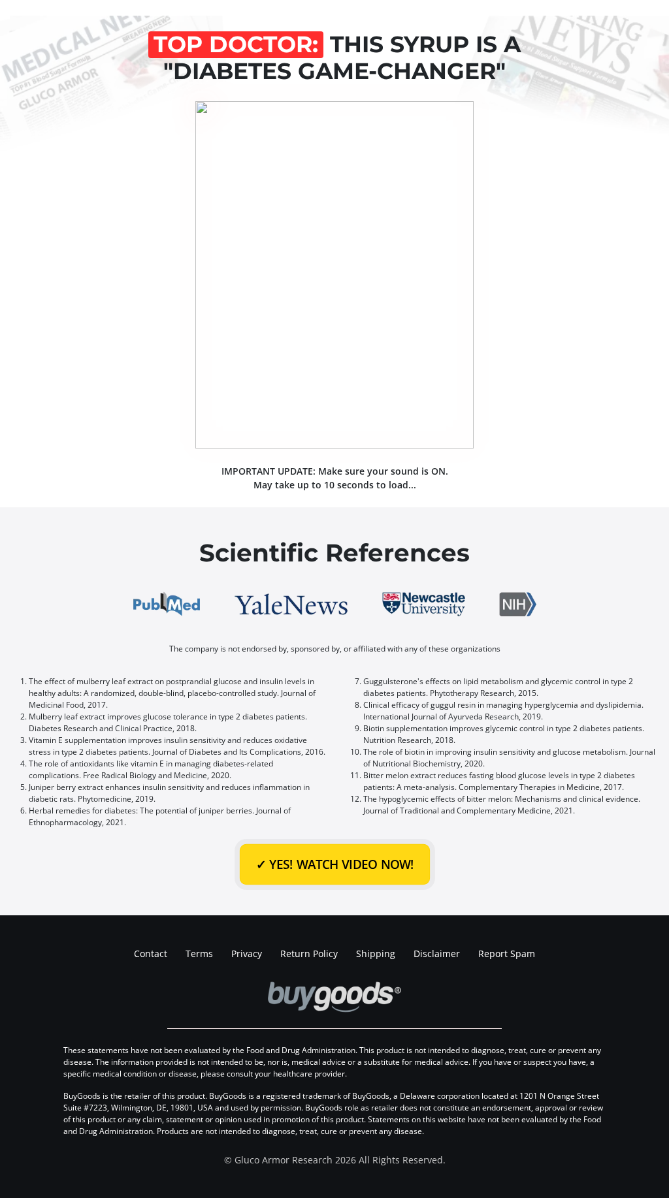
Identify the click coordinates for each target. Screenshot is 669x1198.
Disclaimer (437, 953)
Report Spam (506, 953)
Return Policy (309, 953)
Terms (199, 953)
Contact (150, 953)
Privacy (246, 953)
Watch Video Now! (335, 864)
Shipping (375, 953)
